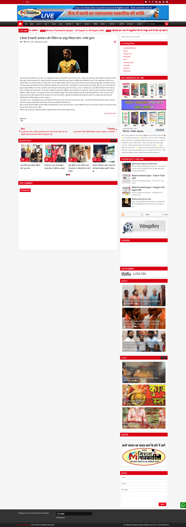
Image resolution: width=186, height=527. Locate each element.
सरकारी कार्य (126, 71)
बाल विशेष (68, 24)
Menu (28, 2)
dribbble (163, 2)
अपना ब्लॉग (126, 65)
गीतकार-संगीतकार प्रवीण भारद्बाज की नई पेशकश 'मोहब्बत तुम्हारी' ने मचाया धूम (103, 168)
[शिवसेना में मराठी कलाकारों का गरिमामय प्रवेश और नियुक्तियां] (144, 295)
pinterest (167, 2)
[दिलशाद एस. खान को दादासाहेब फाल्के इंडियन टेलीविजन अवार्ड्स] (55, 153)
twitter (145, 2)
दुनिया (32, 24)
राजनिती (121, 24)
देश (26, 24)
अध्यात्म (139, 24)
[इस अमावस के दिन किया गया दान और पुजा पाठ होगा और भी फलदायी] (144, 418)
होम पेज (20, 24)
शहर (46, 24)
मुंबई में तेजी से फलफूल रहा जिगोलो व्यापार (144, 163)
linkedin (160, 2)
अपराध (54, 24)
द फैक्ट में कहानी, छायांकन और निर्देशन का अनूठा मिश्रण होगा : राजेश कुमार (57, 38)
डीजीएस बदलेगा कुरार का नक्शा (141, 199)
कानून (60, 24)
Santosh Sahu (111, 113)
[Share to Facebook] (35, 146)
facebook (149, 2)
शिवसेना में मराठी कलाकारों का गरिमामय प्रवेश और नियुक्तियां (141, 301)
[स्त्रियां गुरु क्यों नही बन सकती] (144, 395)
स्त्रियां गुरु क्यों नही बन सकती (132, 400)
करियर (102, 24)
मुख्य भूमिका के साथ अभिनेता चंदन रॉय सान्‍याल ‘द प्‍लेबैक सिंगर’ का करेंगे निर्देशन (79, 168)
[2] (69, 174)
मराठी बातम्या (126, 57)
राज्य (38, 24)
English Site (127, 54)
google (152, 2)
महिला (77, 24)
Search (166, 23)
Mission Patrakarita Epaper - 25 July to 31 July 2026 (148, 176)
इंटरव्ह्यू (125, 51)
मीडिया (95, 24)
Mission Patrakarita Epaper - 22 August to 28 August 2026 (69, 30)
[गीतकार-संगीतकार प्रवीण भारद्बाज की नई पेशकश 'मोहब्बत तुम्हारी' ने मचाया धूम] (104, 153)
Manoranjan (30, 42)
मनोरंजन (111, 24)
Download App (128, 62)
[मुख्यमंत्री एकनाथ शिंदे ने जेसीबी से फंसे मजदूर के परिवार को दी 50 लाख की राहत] (144, 341)
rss (156, 2)
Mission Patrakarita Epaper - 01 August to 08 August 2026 (148, 188)
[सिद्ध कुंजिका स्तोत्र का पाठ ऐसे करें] (144, 372)
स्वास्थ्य (87, 24)
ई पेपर (125, 60)
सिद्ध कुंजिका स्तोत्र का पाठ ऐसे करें (134, 378)
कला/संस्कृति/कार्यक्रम (129, 48)
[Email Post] (21, 121)
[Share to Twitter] (37, 146)
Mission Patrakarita (23, 525)
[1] (67, 174)
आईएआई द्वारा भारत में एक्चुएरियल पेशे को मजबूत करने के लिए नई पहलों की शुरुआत (138, 30)
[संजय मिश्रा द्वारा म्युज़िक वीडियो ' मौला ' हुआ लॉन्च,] (31, 153)
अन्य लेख (129, 24)
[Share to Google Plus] (40, 146)
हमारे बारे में (126, 68)
